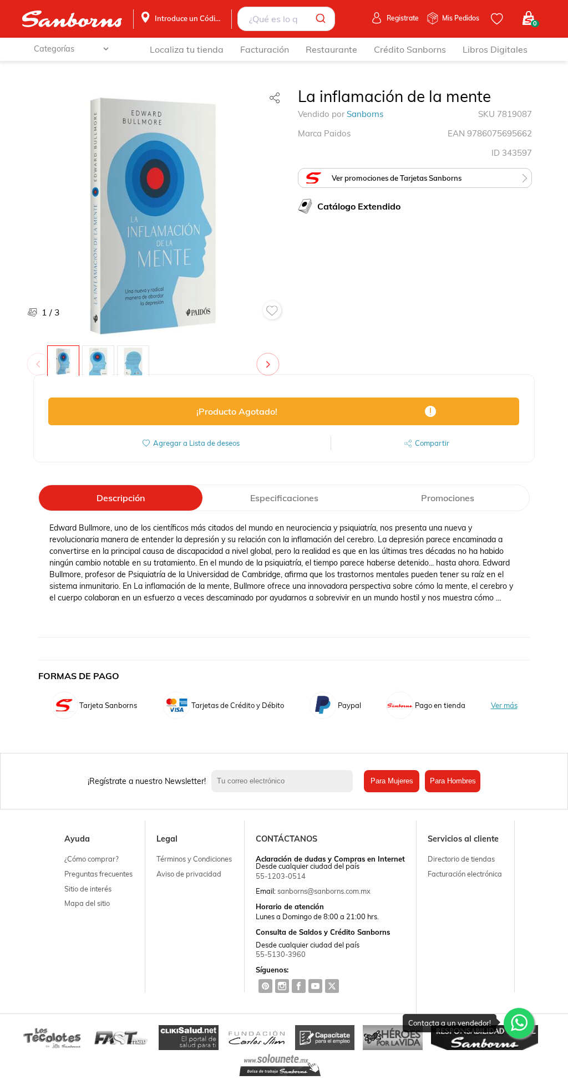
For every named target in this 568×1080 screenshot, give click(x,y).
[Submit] (322, 18)
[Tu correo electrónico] (284, 781)
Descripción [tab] (121, 497)
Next (270, 358)
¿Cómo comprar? (91, 858)
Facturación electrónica (465, 873)
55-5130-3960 (281, 954)
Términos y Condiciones (194, 858)
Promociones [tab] (447, 497)
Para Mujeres (392, 781)
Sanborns (365, 114)
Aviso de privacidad (188, 873)
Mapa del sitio (87, 903)
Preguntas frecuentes (98, 873)
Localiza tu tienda (187, 49)
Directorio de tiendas (461, 858)
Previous (40, 358)
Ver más (504, 705)
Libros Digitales (495, 49)
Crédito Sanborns (410, 49)
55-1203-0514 (281, 876)
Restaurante (331, 49)
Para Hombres (453, 781)
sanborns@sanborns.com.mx (324, 891)
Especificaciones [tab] (284, 497)
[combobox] (286, 19)
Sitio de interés (87, 888)
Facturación (264, 49)
